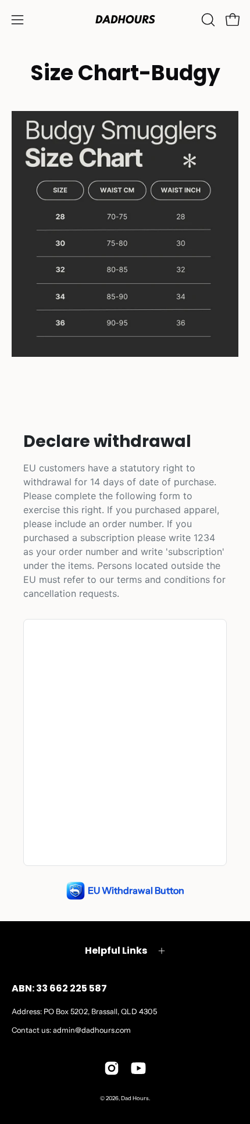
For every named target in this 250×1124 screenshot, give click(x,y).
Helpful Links (116, 950)
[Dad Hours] (125, 19)
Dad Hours (135, 1098)
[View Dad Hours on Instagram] (111, 1068)
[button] (207, 20)
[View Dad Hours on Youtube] (138, 1068)
